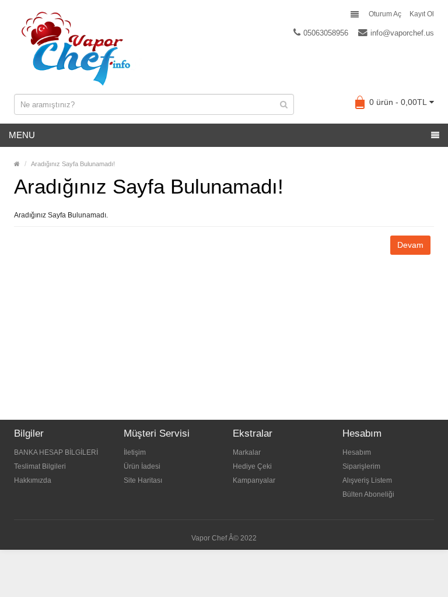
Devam (410, 245)
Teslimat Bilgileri (40, 466)
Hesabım (356, 452)
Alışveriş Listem (367, 480)
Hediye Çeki (252, 466)
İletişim (135, 452)
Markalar (247, 452)
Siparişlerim (361, 466)
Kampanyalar (254, 480)
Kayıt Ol (422, 14)
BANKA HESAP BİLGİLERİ (56, 452)
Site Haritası (143, 480)
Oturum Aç (385, 14)
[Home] (17, 163)
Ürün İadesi (142, 466)
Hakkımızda (32, 480)
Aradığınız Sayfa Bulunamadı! (73, 163)
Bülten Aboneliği (368, 494)
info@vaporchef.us (402, 33)
